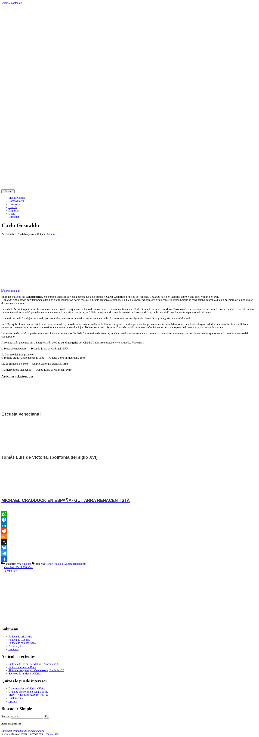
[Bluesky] (129, 548)
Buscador (13, 216)
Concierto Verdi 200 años (18, 567)
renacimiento (24, 563)
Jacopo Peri (10, 570)
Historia (12, 207)
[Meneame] (129, 536)
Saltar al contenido (11, 2)
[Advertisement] (107, 261)
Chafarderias (15, 697)
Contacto (13, 649)
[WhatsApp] (129, 514)
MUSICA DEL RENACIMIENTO (28, 694)
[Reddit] (129, 531)
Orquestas (14, 210)
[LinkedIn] (129, 525)
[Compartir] (129, 559)
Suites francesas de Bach (22, 667)
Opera (11, 213)
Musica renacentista (75, 563)
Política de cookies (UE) (22, 642)
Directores (14, 204)
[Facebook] (129, 519)
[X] (129, 542)
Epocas (12, 701)
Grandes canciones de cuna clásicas (28, 691)
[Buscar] (46, 717)
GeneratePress (51, 733)
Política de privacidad (20, 636)
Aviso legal (14, 646)
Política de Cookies (19, 639)
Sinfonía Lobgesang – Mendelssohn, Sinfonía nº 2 (36, 670)
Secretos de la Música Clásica (24, 673)
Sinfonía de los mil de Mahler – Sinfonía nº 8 (33, 663)
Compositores (16, 200)
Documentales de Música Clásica (26, 688)
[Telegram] (129, 553)
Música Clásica (16, 197)
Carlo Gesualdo (54, 563)
